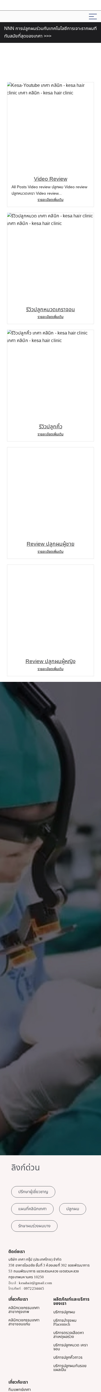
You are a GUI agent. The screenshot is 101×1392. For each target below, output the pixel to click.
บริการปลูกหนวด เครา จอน (70, 1347)
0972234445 (34, 1288)
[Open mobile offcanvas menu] (93, 16)
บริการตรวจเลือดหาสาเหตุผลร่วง (68, 1335)
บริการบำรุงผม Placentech (65, 1322)
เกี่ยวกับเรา (18, 1299)
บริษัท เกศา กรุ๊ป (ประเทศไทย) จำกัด (34, 1259)
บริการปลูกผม (64, 1312)
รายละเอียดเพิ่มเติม (50, 199)
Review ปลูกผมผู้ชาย (50, 544)
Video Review (50, 179)
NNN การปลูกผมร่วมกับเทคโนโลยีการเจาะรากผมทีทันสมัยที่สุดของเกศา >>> (50, 32)
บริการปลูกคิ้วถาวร (67, 1357)
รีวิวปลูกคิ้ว (50, 426)
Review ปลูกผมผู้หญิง (50, 661)
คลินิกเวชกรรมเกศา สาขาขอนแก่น (24, 1322)
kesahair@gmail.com (35, 1283)
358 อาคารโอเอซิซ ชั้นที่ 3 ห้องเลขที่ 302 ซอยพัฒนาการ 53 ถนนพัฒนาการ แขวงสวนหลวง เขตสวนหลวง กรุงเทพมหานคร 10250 (48, 1271)
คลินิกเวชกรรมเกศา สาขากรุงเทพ (24, 1310)
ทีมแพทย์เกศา (19, 1390)
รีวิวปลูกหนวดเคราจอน (50, 309)
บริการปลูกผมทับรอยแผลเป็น (69, 1368)
